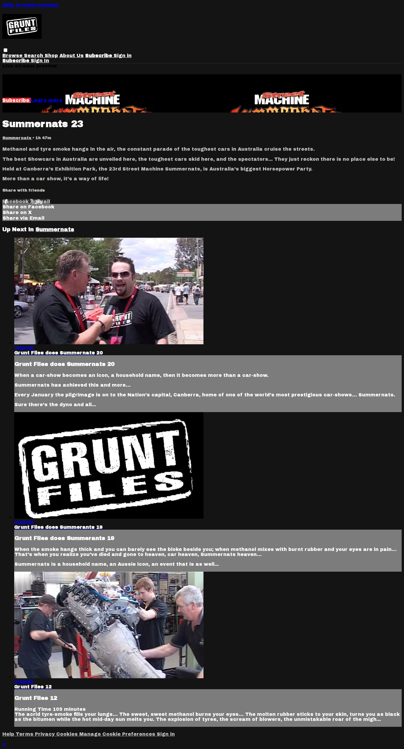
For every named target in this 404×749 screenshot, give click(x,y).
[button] (5, 50)
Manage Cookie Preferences (118, 734)
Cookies (67, 734)
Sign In (40, 60)
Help (9, 734)
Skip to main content (30, 4)
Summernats (17, 138)
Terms (25, 734)
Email (42, 201)
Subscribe (16, 100)
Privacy (45, 734)
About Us (71, 55)
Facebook (16, 201)
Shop (51, 55)
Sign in (123, 55)
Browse (13, 55)
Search (34, 55)
